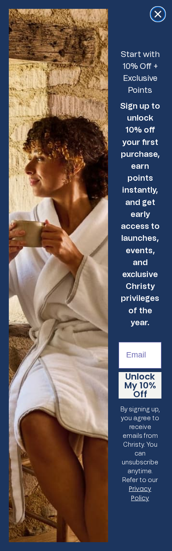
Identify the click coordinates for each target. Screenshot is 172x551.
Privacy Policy (140, 493)
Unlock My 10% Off (140, 385)
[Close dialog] (158, 14)
